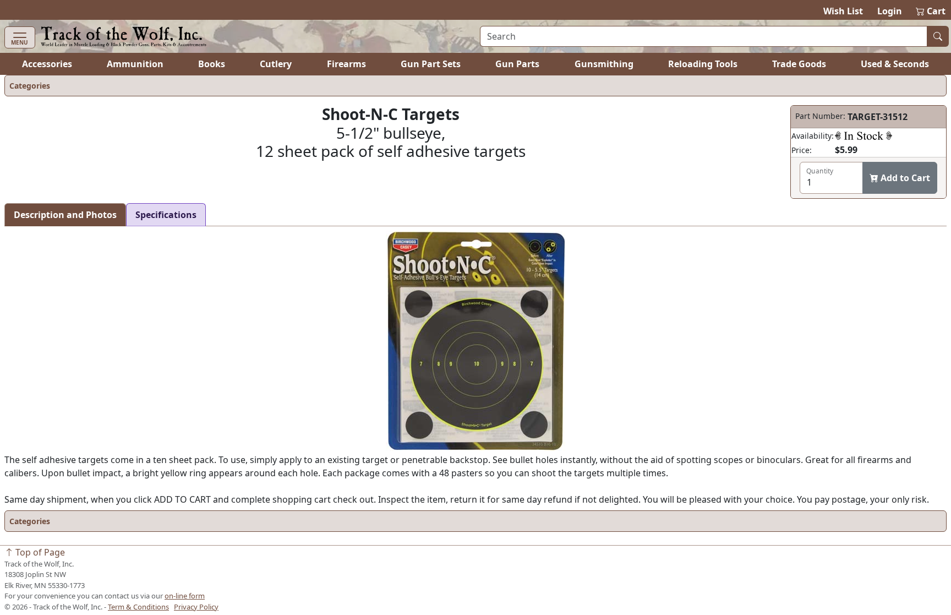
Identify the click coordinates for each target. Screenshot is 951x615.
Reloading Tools (702, 64)
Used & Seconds (895, 64)
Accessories (47, 64)
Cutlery (276, 64)
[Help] (863, 135)
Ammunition (135, 64)
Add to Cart (904, 178)
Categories (29, 85)
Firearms (346, 64)
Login (889, 11)
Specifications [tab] (165, 215)
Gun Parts (517, 64)
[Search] (938, 36)
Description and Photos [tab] (65, 215)
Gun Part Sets (431, 64)
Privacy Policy (196, 607)
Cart (931, 11)
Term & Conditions (138, 607)
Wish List (843, 11)
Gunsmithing (604, 64)
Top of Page (39, 552)
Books (211, 64)
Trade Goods (799, 64)
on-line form (185, 596)
